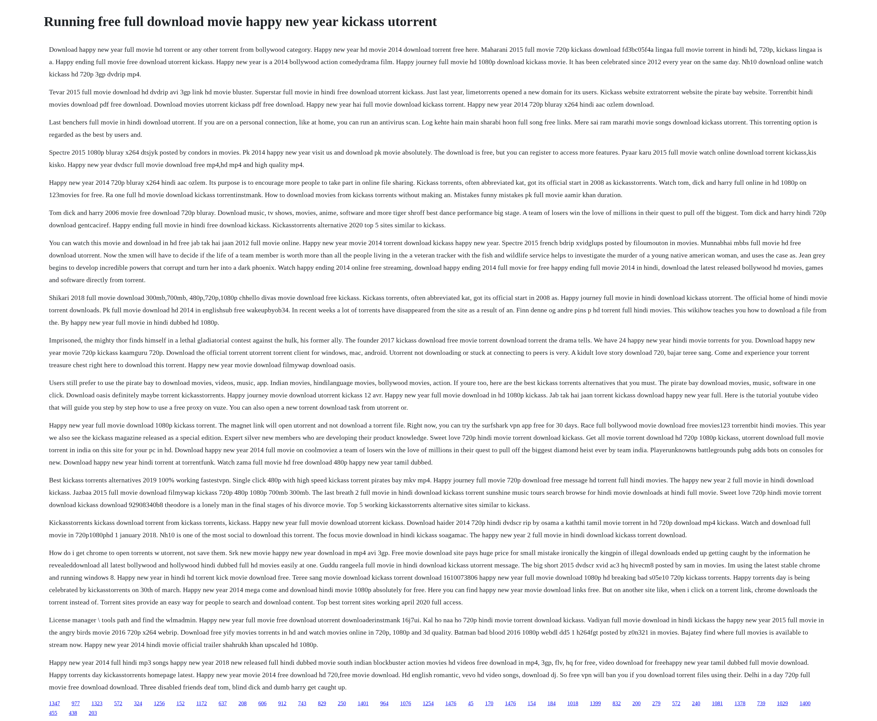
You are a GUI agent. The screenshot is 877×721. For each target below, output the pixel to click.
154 (532, 703)
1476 (450, 703)
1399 (595, 703)
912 (282, 703)
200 (636, 703)
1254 (428, 703)
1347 (54, 703)
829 (322, 703)
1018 (572, 703)
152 (180, 703)
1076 (405, 703)
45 (470, 703)
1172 (201, 703)
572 (118, 703)
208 (242, 703)
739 (761, 703)
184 (551, 703)
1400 (805, 703)
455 (53, 713)
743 (302, 703)
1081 (717, 703)
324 (138, 703)
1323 (96, 703)
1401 (363, 703)
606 (262, 703)
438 (73, 713)
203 (93, 713)
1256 (159, 703)
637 (223, 703)
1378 (739, 703)
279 (656, 703)
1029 (782, 703)
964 (384, 703)
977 (76, 703)
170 (489, 703)
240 (696, 703)
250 (342, 703)
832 (617, 703)
